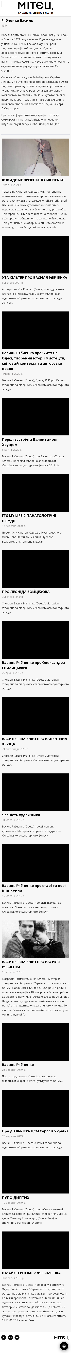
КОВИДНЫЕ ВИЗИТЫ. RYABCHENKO (33, 180)
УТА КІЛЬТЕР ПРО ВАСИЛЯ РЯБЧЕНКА (34, 277)
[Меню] (4, 4)
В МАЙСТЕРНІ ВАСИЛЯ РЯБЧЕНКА (31, 1273)
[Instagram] (17, 1337)
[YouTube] (10, 1337)
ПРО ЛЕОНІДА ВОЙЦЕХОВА (26, 591)
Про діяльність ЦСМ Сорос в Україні (35, 1131)
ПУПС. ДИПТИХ (15, 1197)
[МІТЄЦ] (62, 1338)
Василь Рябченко (18, 1064)
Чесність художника (21, 815)
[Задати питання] (64, 1346)
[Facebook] (3, 1337)
